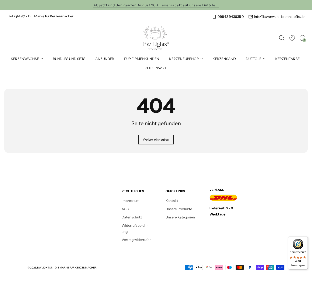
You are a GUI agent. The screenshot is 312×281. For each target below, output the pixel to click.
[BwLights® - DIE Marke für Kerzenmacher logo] (156, 38)
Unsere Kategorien (180, 217)
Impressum (130, 201)
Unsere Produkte (179, 209)
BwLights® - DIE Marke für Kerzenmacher (67, 267)
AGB (125, 209)
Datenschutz (132, 217)
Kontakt (172, 201)
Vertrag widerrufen (137, 240)
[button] (281, 38)
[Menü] (305, 239)
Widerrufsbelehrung (135, 228)
